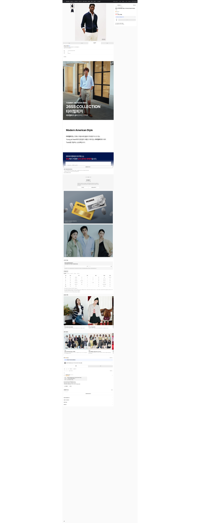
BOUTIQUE (85, 1)
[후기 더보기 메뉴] (112, 375)
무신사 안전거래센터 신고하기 (67, 172)
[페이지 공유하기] (64, 521)
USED (95, 1)
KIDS (92, 1)
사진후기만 (66, 370)
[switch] (64, 370)
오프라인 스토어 (115, 1)
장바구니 (130, 1)
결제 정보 (65, 404)
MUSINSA (68, 1)
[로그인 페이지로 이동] (134, 1)
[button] (88, 266)
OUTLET (80, 1)
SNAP (99, 1)
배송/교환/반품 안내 (66, 397)
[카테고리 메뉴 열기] (64, 1)
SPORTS (76, 1)
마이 (126, 1)
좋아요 (123, 1)
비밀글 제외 (66, 391)
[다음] (112, 313)
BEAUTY (72, 1)
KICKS (89, 1)
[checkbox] (64, 391)
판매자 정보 (65, 402)
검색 (120, 1)
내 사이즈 (71, 370)
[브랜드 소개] (121, 5)
